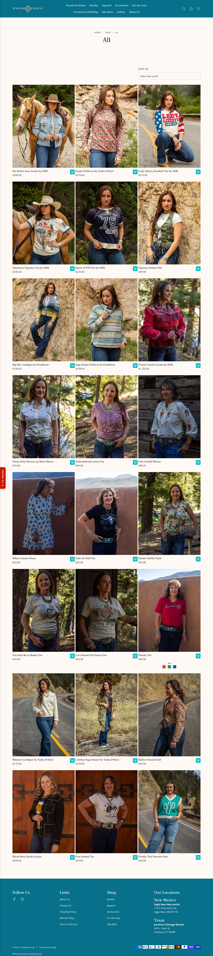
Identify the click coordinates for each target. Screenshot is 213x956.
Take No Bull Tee (85, 558)
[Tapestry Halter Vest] (169, 223)
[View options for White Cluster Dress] (72, 559)
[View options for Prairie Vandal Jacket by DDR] (198, 365)
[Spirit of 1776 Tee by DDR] (106, 223)
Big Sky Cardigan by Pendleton (30, 364)
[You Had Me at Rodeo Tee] (43, 610)
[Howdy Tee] (169, 610)
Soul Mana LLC (35, 953)
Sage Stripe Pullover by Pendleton (95, 364)
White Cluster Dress (24, 558)
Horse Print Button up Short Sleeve (32, 461)
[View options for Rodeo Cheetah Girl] (198, 760)
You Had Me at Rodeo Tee (27, 655)
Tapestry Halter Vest (150, 267)
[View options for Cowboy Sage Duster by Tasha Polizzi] (135, 760)
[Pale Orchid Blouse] (169, 416)
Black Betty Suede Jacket (27, 856)
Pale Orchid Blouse (149, 461)
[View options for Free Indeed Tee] (135, 857)
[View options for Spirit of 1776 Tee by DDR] (135, 268)
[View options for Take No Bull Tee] (135, 559)
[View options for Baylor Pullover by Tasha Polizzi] (135, 172)
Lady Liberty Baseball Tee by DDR (158, 171)
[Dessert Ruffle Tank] (169, 513)
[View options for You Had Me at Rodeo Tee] (72, 656)
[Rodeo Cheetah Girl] (169, 714)
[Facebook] (14, 899)
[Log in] (191, 8)
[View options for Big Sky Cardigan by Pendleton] (72, 365)
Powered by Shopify (47, 947)
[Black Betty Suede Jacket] (43, 811)
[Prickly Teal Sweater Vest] (169, 811)
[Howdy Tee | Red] (164, 666)
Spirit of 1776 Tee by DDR (90, 267)
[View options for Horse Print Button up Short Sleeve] (72, 462)
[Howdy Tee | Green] (169, 666)
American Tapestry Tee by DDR (30, 267)
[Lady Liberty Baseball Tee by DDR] (169, 126)
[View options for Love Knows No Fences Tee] (135, 656)
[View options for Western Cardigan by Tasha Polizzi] (72, 760)
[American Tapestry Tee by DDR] (43, 223)
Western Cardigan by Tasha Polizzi (32, 759)
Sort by (143, 69)
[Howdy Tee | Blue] (174, 666)
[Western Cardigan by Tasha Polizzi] (43, 714)
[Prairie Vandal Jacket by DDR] (169, 319)
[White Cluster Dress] (43, 513)
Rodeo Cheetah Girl (149, 759)
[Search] (183, 8)
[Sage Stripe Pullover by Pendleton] (106, 319)
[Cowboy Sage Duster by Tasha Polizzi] (106, 714)
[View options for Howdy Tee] (198, 656)
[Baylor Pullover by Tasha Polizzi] (106, 126)
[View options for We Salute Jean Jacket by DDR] (72, 172)
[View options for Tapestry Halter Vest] (198, 268)
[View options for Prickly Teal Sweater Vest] (198, 857)
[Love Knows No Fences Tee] (106, 610)
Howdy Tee (144, 655)
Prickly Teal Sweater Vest (153, 856)
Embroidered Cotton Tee (89, 461)
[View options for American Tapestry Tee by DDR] (72, 268)
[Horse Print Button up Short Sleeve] (43, 416)
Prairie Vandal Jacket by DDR (155, 364)
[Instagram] (22, 899)
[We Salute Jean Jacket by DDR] (43, 126)
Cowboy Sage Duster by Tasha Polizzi (97, 759)
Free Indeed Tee (84, 856)
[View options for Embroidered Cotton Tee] (135, 462)
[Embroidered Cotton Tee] (106, 416)
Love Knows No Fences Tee (91, 655)
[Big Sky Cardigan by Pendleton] (43, 319)
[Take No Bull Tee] (106, 513)
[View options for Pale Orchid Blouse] (198, 462)
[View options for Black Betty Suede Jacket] (72, 857)
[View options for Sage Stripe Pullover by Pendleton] (135, 365)
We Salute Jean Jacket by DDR (30, 171)
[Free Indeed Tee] (106, 811)
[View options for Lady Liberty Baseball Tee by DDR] (198, 172)
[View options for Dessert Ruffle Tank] (198, 559)
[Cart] (198, 8)
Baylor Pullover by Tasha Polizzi (94, 171)
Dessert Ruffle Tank (149, 558)
